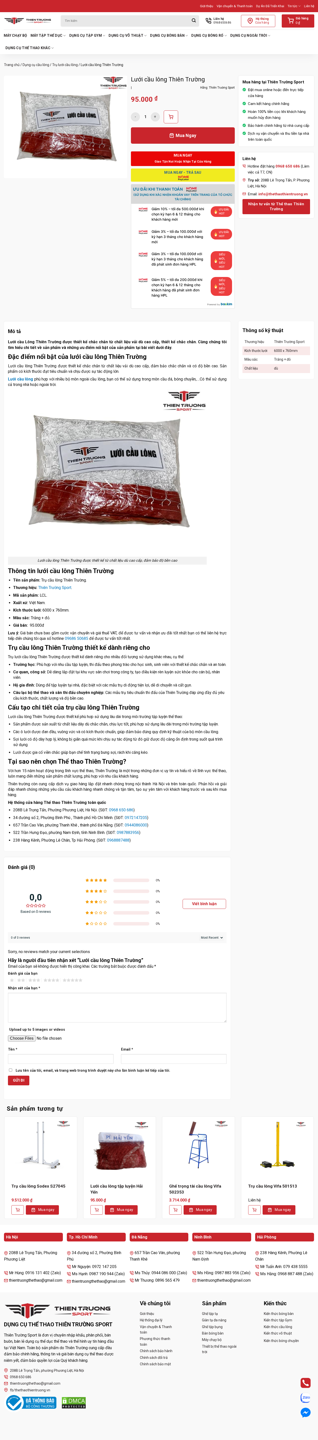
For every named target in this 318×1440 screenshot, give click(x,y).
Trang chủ (12, 65)
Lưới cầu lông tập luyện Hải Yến (116, 1189)
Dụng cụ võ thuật (126, 35)
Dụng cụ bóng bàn (167, 35)
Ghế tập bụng (212, 1327)
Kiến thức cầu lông (278, 1327)
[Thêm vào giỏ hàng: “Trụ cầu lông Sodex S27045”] (17, 1210)
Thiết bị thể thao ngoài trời (219, 1349)
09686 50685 (76, 638)
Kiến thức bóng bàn (279, 1314)
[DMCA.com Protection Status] (73, 1403)
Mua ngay (46, 1210)
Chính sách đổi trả (154, 1358)
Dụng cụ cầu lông (36, 65)
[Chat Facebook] (301, 1412)
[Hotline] (301, 1383)
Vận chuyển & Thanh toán (235, 6)
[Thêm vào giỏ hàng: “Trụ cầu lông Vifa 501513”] (254, 1210)
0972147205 (136, 817)
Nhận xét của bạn (24, 988)
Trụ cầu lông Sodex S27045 (38, 1186)
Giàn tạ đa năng (214, 1320)
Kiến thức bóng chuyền (281, 1341)
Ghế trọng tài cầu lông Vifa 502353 (195, 1189)
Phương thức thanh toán (155, 1341)
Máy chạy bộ (15, 35)
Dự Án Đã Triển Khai (270, 6)
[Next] (314, 1171)
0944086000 (136, 825)
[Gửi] (194, 21)
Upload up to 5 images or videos (37, 1030)
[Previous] (4, 1171)
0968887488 (118, 840)
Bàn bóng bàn (213, 1333)
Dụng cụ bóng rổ (207, 35)
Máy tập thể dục (46, 35)
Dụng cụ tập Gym (85, 35)
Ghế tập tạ (210, 1314)
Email (127, 1049)
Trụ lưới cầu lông (65, 65)
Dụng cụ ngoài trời (248, 35)
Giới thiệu (206, 6)
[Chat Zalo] (301, 1398)
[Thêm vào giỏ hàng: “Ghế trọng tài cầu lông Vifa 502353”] (175, 1210)
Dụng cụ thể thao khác (27, 48)
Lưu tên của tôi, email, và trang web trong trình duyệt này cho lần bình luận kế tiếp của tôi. (93, 1070)
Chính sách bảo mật (155, 1364)
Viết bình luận (204, 903)
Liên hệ (309, 6)
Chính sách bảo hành (156, 1351)
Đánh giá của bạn (23, 973)
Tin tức (292, 6)
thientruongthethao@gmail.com (35, 1383)
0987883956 (128, 832)
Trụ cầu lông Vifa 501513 (272, 1186)
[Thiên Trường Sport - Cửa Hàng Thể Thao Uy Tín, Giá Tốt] (28, 21)
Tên (12, 1049)
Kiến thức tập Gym (278, 1320)
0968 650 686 (121, 810)
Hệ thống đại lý (151, 1320)
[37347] (171, 116)
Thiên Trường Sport (54, 587)
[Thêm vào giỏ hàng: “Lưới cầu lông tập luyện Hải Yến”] (96, 1210)
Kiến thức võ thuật (278, 1333)
